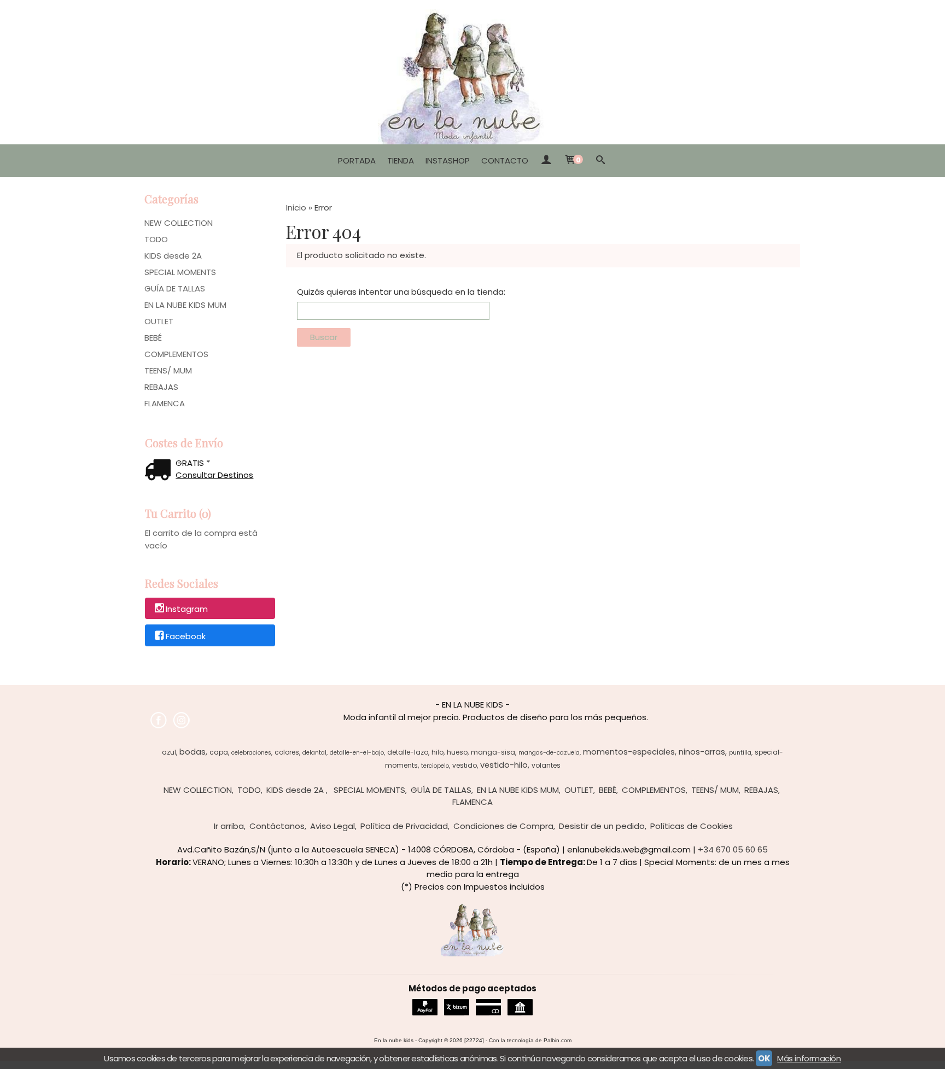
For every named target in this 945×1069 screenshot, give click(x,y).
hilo (437, 752)
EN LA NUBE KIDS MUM (185, 305)
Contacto (504, 160)
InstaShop (447, 160)
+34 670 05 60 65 (733, 849)
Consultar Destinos (214, 475)
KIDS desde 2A (173, 255)
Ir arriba (229, 826)
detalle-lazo (407, 752)
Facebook (186, 636)
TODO (156, 239)
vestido (464, 765)
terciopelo (435, 766)
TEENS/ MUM (168, 370)
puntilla (740, 753)
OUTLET (158, 321)
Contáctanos (277, 826)
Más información (809, 1058)
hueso (457, 752)
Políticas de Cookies (691, 826)
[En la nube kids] (472, 72)
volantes (546, 765)
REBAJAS (161, 387)
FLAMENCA (164, 403)
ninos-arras (702, 751)
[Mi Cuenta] (546, 161)
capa (218, 752)
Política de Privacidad (404, 826)
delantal (314, 753)
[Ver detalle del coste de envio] (160, 471)
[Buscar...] (600, 161)
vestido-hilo (504, 765)
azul (169, 752)
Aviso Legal (332, 826)
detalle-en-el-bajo (357, 753)
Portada (357, 160)
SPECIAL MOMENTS (180, 272)
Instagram (187, 609)
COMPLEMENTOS (176, 354)
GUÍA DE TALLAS (174, 288)
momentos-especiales (629, 751)
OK (764, 1058)
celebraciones (251, 753)
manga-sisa (493, 752)
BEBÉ (153, 337)
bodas (192, 751)
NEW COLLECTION (178, 223)
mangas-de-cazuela (549, 753)
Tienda (400, 160)
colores (287, 752)
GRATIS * (193, 463)
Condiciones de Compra (503, 826)
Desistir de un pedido (602, 826)
